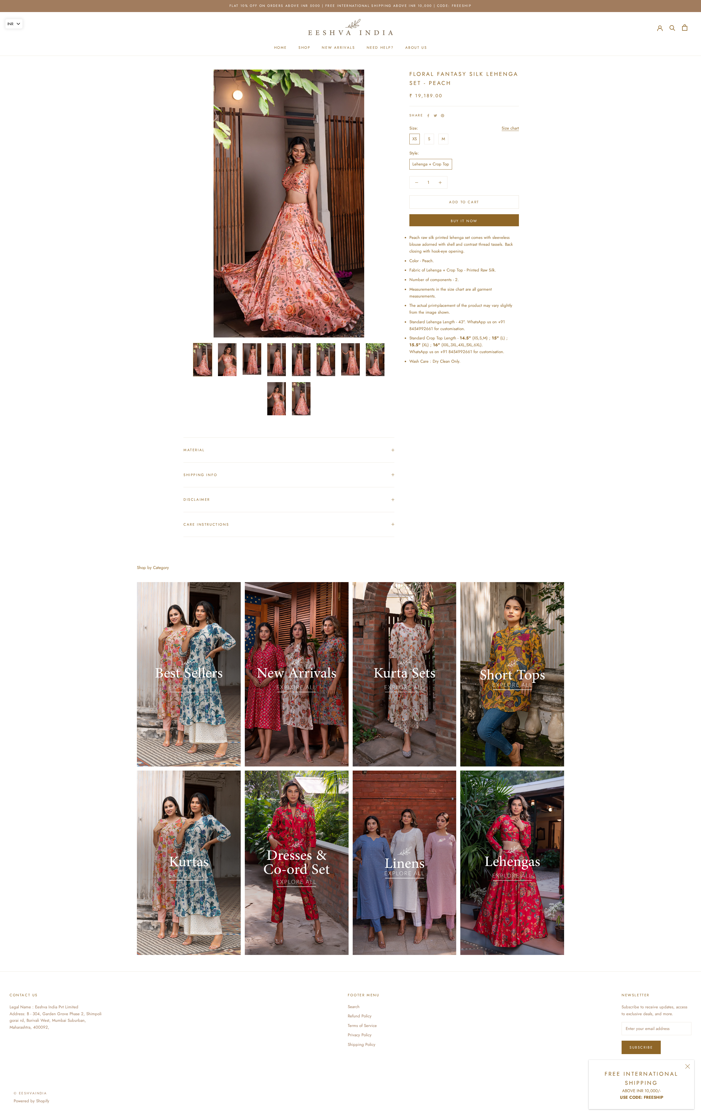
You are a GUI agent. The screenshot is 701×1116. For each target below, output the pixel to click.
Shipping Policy (361, 1044)
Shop (304, 47)
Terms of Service (362, 1026)
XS (414, 139)
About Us (416, 47)
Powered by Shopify (31, 1101)
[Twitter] (435, 115)
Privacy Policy (360, 1035)
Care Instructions (206, 524)
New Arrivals (338, 47)
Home (280, 47)
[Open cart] (684, 27)
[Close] (687, 1066)
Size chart (510, 128)
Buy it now (464, 221)
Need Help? (380, 47)
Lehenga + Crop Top (430, 164)
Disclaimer (196, 499)
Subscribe (641, 1047)
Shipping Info (200, 474)
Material (194, 450)
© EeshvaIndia (30, 1093)
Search (354, 1007)
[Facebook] (428, 115)
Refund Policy (360, 1016)
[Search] (672, 27)
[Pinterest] (442, 115)
